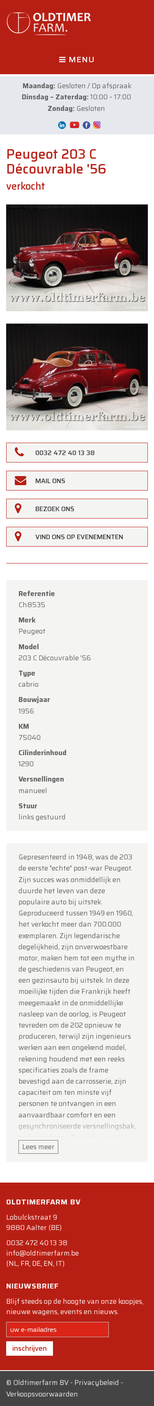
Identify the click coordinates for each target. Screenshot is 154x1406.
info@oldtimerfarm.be (42, 1253)
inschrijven (29, 1348)
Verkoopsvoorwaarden (42, 1394)
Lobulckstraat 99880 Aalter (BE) (34, 1222)
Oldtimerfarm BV (41, 1382)
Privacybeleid (96, 1382)
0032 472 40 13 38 (36, 1242)
